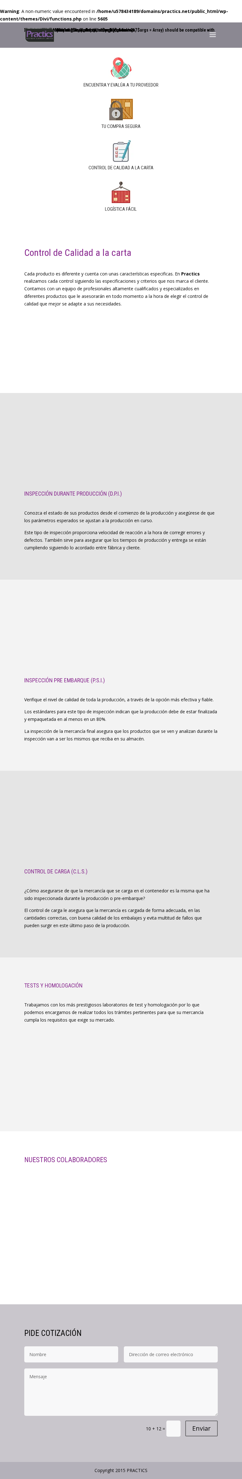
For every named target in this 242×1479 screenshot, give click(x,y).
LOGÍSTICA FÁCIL (121, 209)
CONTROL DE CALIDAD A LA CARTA (121, 168)
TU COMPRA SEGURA (121, 126)
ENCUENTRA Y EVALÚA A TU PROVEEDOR (121, 85)
